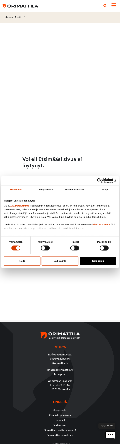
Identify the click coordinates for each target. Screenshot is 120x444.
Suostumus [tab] (16, 189)
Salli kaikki (98, 261)
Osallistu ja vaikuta (60, 415)
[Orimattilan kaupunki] (19, 6)
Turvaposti (60, 374)
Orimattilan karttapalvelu (58, 430)
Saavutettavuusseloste (60, 435)
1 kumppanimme (19, 205)
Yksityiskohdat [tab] (45, 189)
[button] (110, 435)
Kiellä (22, 261)
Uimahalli (60, 420)
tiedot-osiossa (101, 224)
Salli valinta (60, 261)
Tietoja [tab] (104, 189)
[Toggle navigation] (114, 6)
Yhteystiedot (60, 410)
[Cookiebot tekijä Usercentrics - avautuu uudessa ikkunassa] (102, 180)
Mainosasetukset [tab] (74, 189)
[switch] (45, 247)
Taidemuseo (60, 425)
